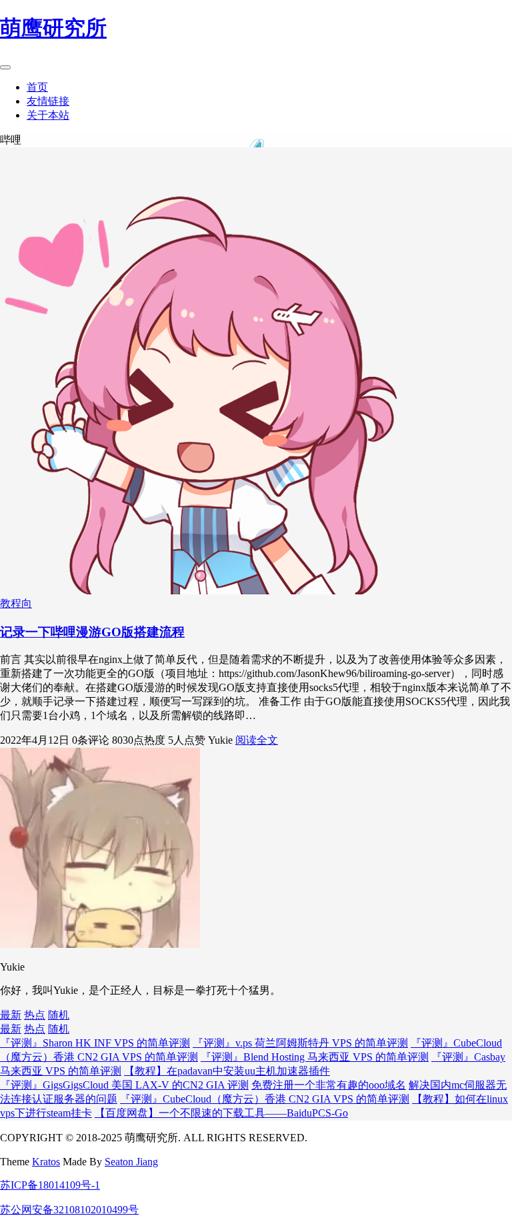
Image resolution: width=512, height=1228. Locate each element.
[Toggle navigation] (5, 67)
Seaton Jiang (131, 1161)
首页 (37, 87)
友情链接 (48, 101)
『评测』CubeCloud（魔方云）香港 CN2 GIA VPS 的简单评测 (264, 1099)
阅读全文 (256, 740)
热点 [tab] (34, 1015)
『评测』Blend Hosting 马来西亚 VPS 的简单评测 (315, 1057)
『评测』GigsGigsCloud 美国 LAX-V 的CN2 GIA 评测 (124, 1085)
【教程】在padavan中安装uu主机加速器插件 (227, 1071)
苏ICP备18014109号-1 (50, 1185)
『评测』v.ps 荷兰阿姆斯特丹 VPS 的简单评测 (300, 1043)
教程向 (16, 603)
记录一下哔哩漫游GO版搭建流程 (92, 632)
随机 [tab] (58, 1015)
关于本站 (48, 115)
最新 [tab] (10, 1015)
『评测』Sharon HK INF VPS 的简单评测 (95, 1043)
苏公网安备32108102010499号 (69, 1209)
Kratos (46, 1161)
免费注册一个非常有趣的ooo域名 (328, 1085)
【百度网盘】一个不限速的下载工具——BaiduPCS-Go (221, 1113)
